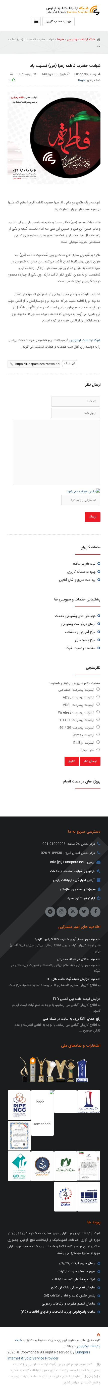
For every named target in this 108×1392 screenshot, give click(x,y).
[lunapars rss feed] (73, 912)
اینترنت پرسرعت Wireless (76, 712)
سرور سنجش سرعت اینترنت (76, 1271)
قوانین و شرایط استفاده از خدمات (72, 871)
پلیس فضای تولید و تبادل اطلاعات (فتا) (69, 1295)
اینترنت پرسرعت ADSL (79, 697)
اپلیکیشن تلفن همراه (81, 898)
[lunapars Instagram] (62, 912)
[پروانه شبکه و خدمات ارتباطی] (88, 1166)
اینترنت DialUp (84, 743)
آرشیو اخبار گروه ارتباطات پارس (73, 880)
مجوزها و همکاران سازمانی (78, 889)
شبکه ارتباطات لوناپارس (71, 9)
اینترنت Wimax (84, 735)
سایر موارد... (86, 750)
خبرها (60, 39)
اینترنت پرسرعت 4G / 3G (77, 728)
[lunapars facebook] (95, 912)
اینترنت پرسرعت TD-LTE (77, 720)
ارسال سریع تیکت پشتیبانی (77, 1263)
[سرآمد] (42, 1166)
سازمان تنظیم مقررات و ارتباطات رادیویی (68, 1304)
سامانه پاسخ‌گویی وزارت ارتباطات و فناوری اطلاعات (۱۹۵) (58, 1312)
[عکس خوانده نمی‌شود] (83, 491)
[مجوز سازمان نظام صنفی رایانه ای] (65, 1166)
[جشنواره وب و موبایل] (88, 1102)
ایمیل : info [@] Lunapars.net (72, 862)
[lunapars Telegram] (50, 912)
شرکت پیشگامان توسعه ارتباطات (73, 1279)
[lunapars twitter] (84, 912)
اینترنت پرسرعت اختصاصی (76, 690)
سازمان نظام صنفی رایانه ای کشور (73, 1287)
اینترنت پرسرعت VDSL (79, 705)
